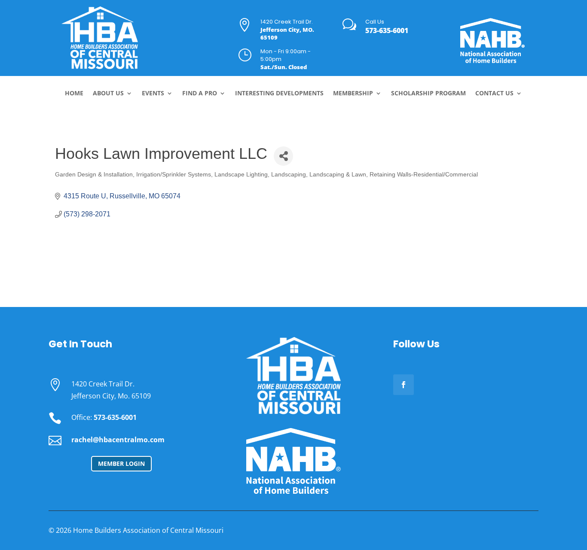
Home (74, 93)
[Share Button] (283, 156)
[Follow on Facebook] (403, 384)
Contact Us (494, 93)
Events (153, 93)
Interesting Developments (279, 93)
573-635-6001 (386, 30)
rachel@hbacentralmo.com (118, 439)
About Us (108, 93)
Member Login (121, 463)
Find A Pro (199, 93)
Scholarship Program (428, 93)
